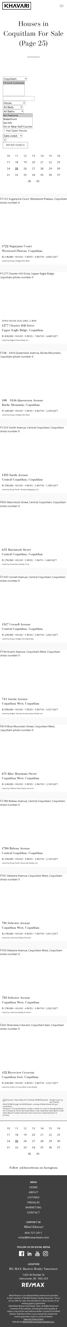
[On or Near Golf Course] (17, 126)
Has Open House (16, 130)
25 (16, 168)
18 (16, 162)
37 (58, 175)
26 (25, 168)
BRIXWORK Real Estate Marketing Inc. (39, 1321)
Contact (33, 1212)
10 (8, 156)
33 (25, 175)
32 (16, 175)
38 (29, 181)
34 (33, 175)
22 (50, 162)
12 (25, 156)
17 (8, 162)
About (33, 1192)
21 (41, 162)
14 (41, 156)
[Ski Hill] (17, 123)
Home (33, 1187)
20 (33, 162)
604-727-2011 (33, 1233)
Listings (34, 1197)
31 (8, 175)
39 (37, 181)
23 (58, 162)
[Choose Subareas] (14, 83)
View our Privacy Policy (33, 1319)
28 (41, 168)
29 (50, 168)
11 (16, 156)
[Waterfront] (17, 119)
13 (33, 156)
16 (58, 156)
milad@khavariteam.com (33, 1237)
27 (33, 168)
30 (58, 168)
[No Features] (17, 115)
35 (41, 175)
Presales (33, 1202)
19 (25, 162)
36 (50, 175)
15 (50, 156)
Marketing (33, 1207)
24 (8, 168)
